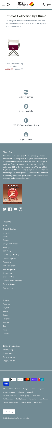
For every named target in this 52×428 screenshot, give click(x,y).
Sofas (5, 225)
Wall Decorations (9, 265)
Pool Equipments (9, 269)
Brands (5, 315)
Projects (6, 307)
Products (6, 322)
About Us (6, 304)
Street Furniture (8, 277)
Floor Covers (7, 262)
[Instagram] (20, 209)
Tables (5, 236)
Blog (4, 326)
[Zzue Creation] (26, 4)
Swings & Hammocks (10, 243)
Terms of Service (9, 284)
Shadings (6, 247)
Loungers (6, 233)
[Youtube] (15, 209)
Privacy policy (8, 353)
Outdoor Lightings (9, 258)
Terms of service (9, 357)
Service (5, 311)
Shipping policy (9, 360)
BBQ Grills (7, 251)
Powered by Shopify (23, 418)
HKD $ (7, 412)
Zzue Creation (12, 418)
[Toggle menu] (3, 5)
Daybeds (6, 240)
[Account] (42, 5)
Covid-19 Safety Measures (12, 280)
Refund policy (8, 288)
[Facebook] (10, 209)
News (5, 330)
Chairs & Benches (9, 229)
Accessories (7, 273)
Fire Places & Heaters (11, 255)
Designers (6, 318)
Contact (6, 333)
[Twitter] (4, 209)
